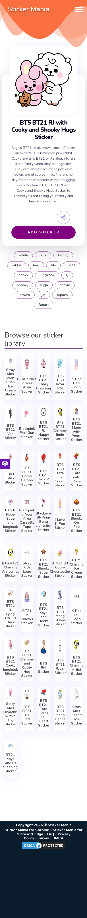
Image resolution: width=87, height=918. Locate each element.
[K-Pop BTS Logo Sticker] (76, 364)
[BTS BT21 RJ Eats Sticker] (27, 694)
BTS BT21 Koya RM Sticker (60, 384)
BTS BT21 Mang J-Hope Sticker (60, 616)
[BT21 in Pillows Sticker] (27, 596)
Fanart (44, 304)
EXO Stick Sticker (10, 478)
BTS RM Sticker (43, 667)
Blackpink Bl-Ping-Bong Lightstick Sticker (44, 521)
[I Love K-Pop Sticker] (60, 505)
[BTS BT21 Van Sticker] (10, 413)
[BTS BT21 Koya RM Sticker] (60, 363)
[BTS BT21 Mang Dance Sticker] (60, 694)
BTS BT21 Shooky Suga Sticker (44, 568)
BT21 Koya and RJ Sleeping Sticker (10, 763)
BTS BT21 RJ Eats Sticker (27, 715)
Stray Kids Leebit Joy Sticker (76, 715)
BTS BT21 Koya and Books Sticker (43, 615)
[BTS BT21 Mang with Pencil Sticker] (76, 411)
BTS (53, 265)
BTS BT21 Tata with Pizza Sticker (76, 475)
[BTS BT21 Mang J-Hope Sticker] (60, 595)
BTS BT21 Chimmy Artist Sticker (76, 665)
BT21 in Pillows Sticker (27, 617)
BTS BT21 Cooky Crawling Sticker (43, 384)
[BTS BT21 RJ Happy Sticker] (43, 412)
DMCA (57, 838)
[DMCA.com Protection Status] (43, 848)
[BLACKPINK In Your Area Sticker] (27, 364)
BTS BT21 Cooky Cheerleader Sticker (60, 569)
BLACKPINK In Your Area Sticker (27, 385)
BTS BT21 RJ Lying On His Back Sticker (10, 614)
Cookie (65, 285)
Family (63, 255)
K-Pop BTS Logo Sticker (76, 385)
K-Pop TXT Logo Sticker (76, 617)
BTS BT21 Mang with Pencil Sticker (76, 429)
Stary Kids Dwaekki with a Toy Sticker (10, 714)
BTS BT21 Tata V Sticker (43, 477)
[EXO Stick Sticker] (10, 459)
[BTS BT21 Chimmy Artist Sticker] (76, 644)
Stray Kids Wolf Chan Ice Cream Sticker (10, 382)
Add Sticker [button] (43, 232)
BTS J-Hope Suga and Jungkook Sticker (10, 520)
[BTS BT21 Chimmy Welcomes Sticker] (10, 553)
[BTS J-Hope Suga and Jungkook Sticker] (10, 502)
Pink (43, 255)
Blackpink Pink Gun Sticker (27, 433)
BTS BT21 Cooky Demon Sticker (27, 476)
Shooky (22, 285)
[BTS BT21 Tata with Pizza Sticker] (76, 456)
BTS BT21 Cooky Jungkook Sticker (10, 665)
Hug (36, 265)
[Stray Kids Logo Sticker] (27, 553)
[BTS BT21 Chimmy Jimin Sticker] (60, 412)
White (23, 255)
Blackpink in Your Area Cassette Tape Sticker (27, 520)
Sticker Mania (28, 9)
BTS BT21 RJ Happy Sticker (43, 430)
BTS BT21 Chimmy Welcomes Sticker (10, 569)
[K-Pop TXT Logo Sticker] (76, 596)
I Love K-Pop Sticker (60, 524)
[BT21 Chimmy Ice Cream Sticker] (76, 552)
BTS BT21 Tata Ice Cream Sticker (60, 475)
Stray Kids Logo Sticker (27, 569)
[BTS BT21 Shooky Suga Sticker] (43, 552)
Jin (43, 294)
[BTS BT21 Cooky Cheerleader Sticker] (60, 553)
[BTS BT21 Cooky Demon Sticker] (27, 457)
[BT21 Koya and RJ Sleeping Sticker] (10, 746)
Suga (44, 285)
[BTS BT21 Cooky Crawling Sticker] (43, 363)
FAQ (50, 834)
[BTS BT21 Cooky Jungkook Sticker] (10, 644)
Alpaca (62, 294)
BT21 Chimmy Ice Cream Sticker (76, 568)
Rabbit (16, 265)
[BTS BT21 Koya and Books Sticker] (43, 594)
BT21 (71, 265)
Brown (24, 294)
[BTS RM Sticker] (43, 646)
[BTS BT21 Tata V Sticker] (43, 458)
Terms (43, 838)
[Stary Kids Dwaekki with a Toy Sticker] (10, 693)
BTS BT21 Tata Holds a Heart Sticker (43, 713)
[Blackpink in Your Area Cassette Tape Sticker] (27, 502)
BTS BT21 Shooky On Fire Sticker (77, 520)
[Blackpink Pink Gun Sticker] (27, 414)
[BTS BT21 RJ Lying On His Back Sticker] (10, 593)
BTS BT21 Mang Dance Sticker (60, 715)
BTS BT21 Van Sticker (10, 432)
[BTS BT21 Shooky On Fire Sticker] (76, 502)
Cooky (23, 275)
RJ (67, 275)
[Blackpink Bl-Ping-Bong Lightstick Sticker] (43, 503)
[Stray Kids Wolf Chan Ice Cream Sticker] (10, 361)
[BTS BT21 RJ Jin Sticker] (60, 645)
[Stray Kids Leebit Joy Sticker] (76, 694)
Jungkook (47, 275)
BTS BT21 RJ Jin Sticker (60, 666)
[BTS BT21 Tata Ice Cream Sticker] (60, 456)
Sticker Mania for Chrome (26, 829)
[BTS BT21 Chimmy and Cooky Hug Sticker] (27, 642)
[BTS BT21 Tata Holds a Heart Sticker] (43, 692)
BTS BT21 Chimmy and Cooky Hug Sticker (27, 663)
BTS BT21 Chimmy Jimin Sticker (60, 430)
